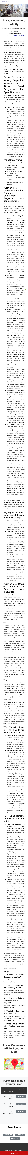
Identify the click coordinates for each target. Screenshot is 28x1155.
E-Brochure (20, 1134)
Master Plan (14, 1138)
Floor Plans (8, 1134)
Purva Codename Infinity (18, 1150)
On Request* (21, 1096)
